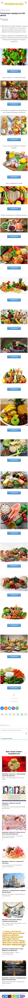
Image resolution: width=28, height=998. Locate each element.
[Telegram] (9, 708)
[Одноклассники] (6, 708)
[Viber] (13, 708)
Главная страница (5, 10)
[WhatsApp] (17, 708)
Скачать (14, 71)
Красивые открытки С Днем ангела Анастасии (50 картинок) (13, 833)
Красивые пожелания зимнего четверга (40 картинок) (12, 920)
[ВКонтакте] (2, 708)
